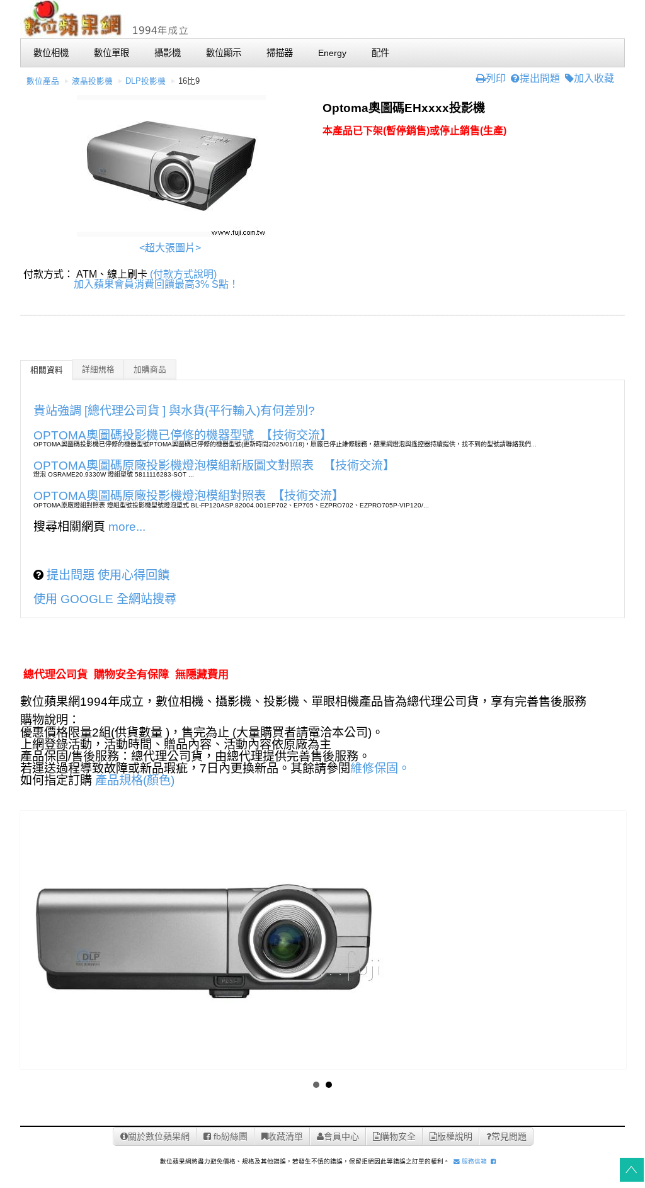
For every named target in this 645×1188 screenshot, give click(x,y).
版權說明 (454, 1136)
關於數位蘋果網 (159, 1136)
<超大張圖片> (170, 247)
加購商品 (150, 369)
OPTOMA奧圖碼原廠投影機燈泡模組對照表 (149, 495)
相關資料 (46, 370)
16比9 (189, 81)
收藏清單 (285, 1136)
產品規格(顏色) (134, 780)
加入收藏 (594, 78)
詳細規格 (98, 369)
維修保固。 (380, 768)
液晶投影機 (92, 81)
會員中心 (341, 1136)
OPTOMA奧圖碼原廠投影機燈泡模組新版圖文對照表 (175, 465)
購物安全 (398, 1136)
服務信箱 (473, 1161)
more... (127, 526)
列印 (496, 78)
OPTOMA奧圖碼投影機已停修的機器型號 (143, 435)
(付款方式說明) (183, 274)
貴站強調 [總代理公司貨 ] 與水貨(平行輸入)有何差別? (174, 410)
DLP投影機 (145, 81)
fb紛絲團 (229, 1136)
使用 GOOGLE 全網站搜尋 (104, 599)
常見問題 (509, 1136)
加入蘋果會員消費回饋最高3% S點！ (156, 284)
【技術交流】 (296, 435)
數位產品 (42, 81)
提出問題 (540, 78)
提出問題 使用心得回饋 (106, 575)
